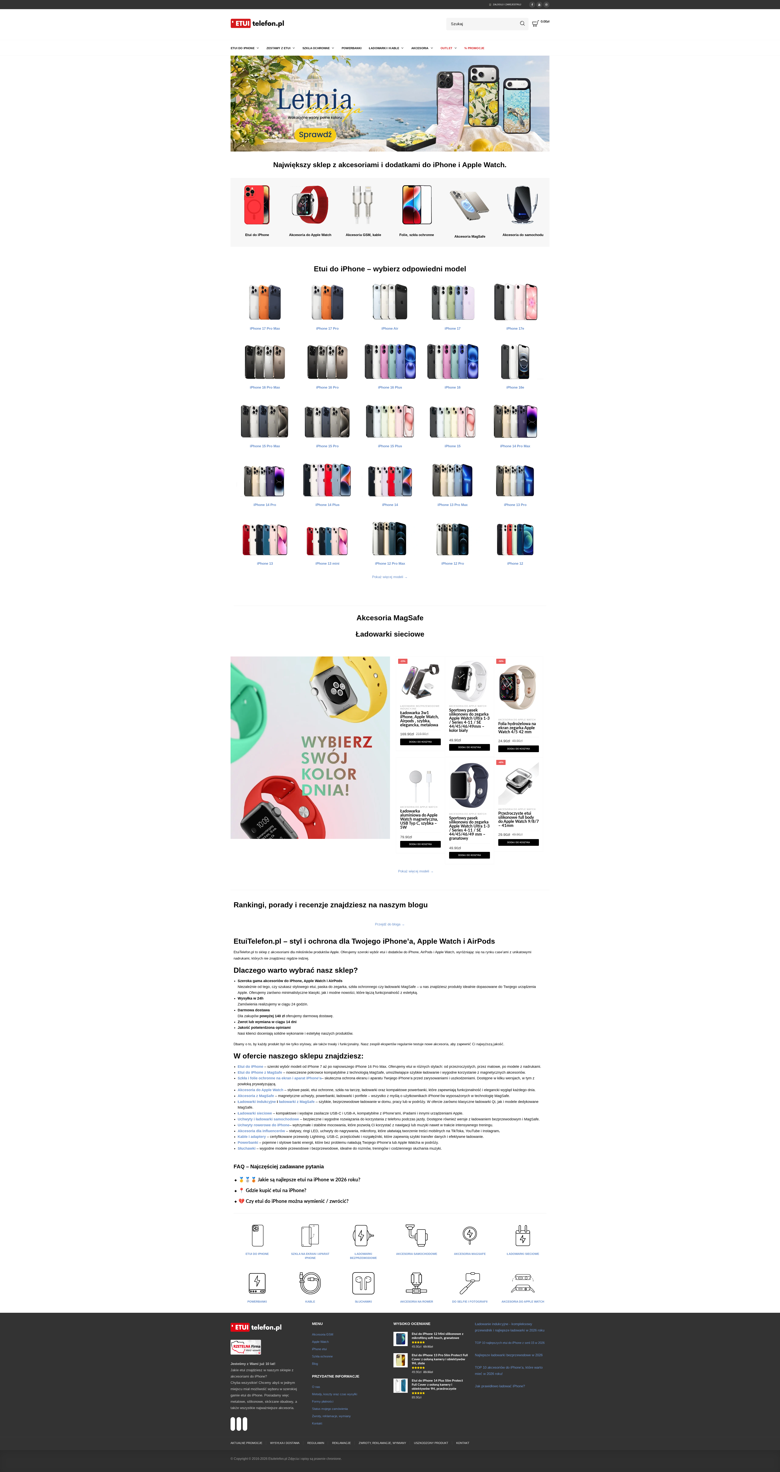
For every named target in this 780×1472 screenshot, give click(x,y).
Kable (310, 1301)
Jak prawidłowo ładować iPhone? (500, 1386)
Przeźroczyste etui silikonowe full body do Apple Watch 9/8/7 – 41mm (518, 819)
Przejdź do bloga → (390, 924)
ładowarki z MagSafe (297, 1102)
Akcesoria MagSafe (470, 1253)
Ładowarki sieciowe (255, 1113)
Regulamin (315, 1443)
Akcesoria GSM (322, 1334)
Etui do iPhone (257, 1253)
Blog (315, 1363)
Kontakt (317, 1423)
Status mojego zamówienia (330, 1408)
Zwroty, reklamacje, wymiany (331, 1416)
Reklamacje (341, 1443)
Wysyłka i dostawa (284, 1443)
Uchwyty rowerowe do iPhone (263, 1125)
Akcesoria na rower (416, 1301)
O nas (316, 1387)
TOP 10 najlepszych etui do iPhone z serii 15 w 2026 (510, 1342)
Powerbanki (257, 1301)
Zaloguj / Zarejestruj (507, 4)
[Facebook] (532, 4)
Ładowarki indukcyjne (257, 1102)
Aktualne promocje (246, 1443)
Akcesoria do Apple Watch (467, 706)
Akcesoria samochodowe (416, 1253)
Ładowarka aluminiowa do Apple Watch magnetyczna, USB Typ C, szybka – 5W (419, 819)
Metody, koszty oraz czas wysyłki (334, 1394)
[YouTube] (539, 4)
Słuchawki (363, 1301)
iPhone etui (319, 1349)
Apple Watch (320, 1341)
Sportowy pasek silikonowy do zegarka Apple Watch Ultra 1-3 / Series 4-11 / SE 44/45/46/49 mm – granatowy (469, 828)
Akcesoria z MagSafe (256, 1096)
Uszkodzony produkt (431, 1443)
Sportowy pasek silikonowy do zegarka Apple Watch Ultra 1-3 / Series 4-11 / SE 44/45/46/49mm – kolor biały (469, 720)
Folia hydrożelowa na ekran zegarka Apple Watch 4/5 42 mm (517, 728)
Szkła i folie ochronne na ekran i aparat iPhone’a (280, 1078)
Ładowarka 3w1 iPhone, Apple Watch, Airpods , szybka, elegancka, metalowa (419, 719)
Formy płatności (322, 1401)
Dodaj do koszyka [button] (420, 742)
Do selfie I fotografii (470, 1301)
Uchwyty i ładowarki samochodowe (268, 1119)
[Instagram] (546, 4)
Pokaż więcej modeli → (390, 577)
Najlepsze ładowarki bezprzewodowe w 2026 (509, 1355)
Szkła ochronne (322, 1356)
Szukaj (522, 23)
